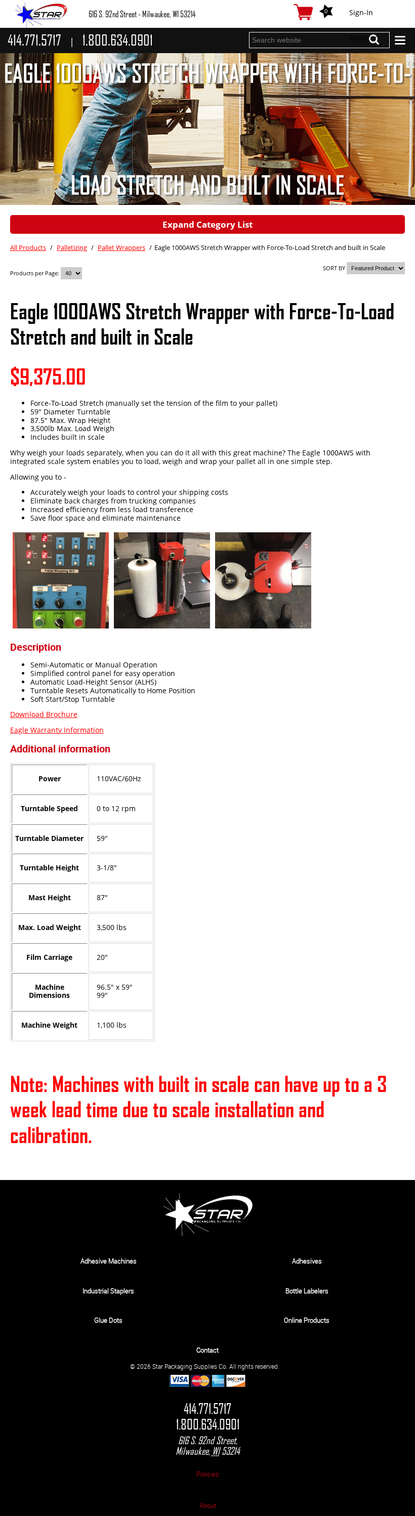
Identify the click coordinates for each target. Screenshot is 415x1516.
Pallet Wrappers (121, 247)
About (207, 1505)
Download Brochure (43, 714)
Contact (207, 1350)
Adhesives (307, 1261)
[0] (303, 12)
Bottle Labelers (306, 1290)
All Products (28, 247)
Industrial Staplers (108, 1290)
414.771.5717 (207, 1409)
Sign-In (361, 12)
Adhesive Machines (108, 1261)
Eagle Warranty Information (57, 730)
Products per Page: (35, 273)
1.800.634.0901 (207, 1425)
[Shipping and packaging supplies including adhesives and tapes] (208, 1233)
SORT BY (334, 268)
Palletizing (72, 247)
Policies (207, 1474)
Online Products (306, 1320)
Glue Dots (108, 1320)
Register (363, 38)
